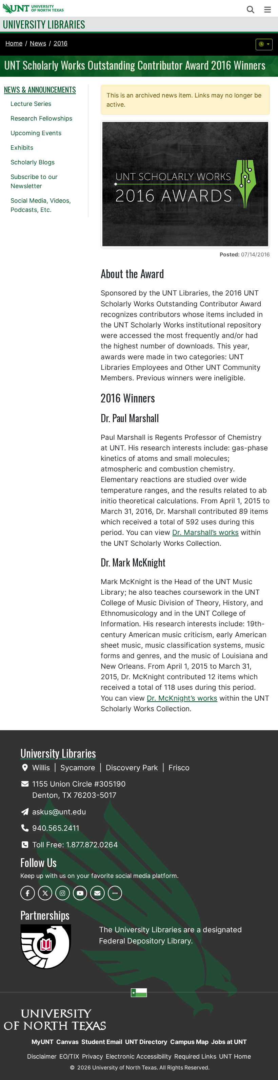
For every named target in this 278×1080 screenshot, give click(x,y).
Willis (42, 767)
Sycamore (78, 767)
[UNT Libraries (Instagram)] (62, 893)
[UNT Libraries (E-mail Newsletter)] (97, 893)
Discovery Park (133, 767)
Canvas (67, 1041)
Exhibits (22, 147)
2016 (60, 43)
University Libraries (44, 24)
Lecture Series (31, 103)
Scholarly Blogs (33, 162)
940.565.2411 (55, 828)
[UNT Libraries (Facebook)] (27, 893)
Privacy (92, 1056)
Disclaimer (42, 1056)
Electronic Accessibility (139, 1056)
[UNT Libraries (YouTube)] (80, 893)
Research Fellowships (41, 118)
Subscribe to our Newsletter (34, 181)
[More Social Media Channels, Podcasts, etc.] (115, 893)
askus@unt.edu (59, 811)
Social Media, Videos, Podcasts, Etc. (41, 205)
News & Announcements (40, 89)
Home (13, 43)
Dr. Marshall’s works (205, 532)
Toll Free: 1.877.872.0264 (75, 844)
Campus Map (189, 1041)
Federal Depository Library (145, 940)
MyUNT (43, 1041)
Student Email (101, 1041)
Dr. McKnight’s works (182, 698)
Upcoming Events (36, 133)
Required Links (195, 1056)
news (38, 43)
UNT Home (235, 1056)
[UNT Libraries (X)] (45, 893)
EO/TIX (69, 1056)
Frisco (179, 767)
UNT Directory (146, 1041)
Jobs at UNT (229, 1041)
